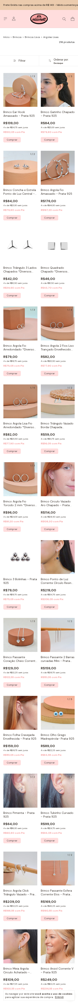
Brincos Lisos (32, 37)
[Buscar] (64, 19)
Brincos (17, 37)
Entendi (59, 997)
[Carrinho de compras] (73, 19)
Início (6, 37)
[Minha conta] (14, 19)
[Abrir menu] (5, 19)
